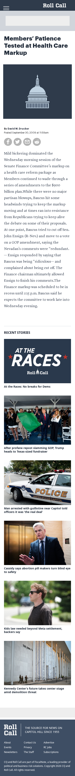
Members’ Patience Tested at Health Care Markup (36, 46)
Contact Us (30, 742)
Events (7, 747)
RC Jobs (48, 747)
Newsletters (10, 752)
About (7, 742)
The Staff (29, 752)
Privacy (28, 747)
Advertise (49, 742)
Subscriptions (51, 752)
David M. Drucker (18, 129)
